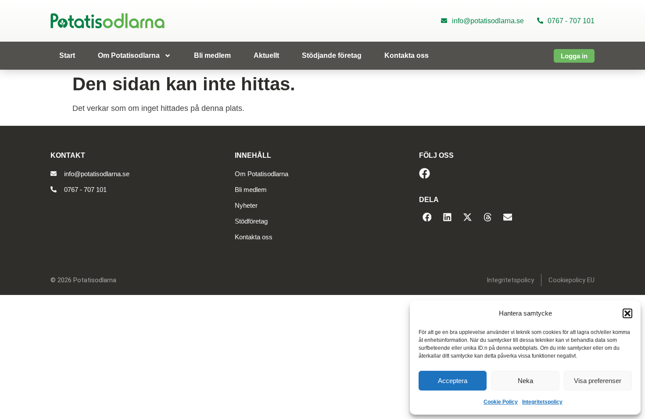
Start (67, 55)
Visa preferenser (597, 380)
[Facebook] (424, 173)
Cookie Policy (501, 402)
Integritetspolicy (542, 402)
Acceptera (452, 380)
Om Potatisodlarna (129, 55)
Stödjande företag (332, 55)
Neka (525, 380)
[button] (627, 313)
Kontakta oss (406, 55)
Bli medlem (212, 55)
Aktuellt (266, 55)
